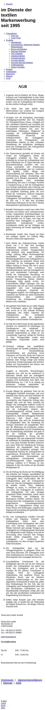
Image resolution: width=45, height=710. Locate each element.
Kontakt (9, 69)
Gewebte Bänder (17, 60)
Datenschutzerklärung (30, 680)
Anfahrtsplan (11, 72)
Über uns (14, 36)
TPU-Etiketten (16, 54)
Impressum (10, 74)
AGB (8, 78)
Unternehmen (11, 33)
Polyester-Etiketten (18, 51)
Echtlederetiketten (18, 58)
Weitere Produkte (18, 67)
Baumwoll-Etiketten (19, 49)
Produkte (9, 40)
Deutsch (9, 4)
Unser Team (16, 38)
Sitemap (9, 76)
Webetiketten (16, 42)
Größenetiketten (17, 65)
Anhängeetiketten (18, 56)
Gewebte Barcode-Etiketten (22, 63)
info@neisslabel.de (8, 637)
